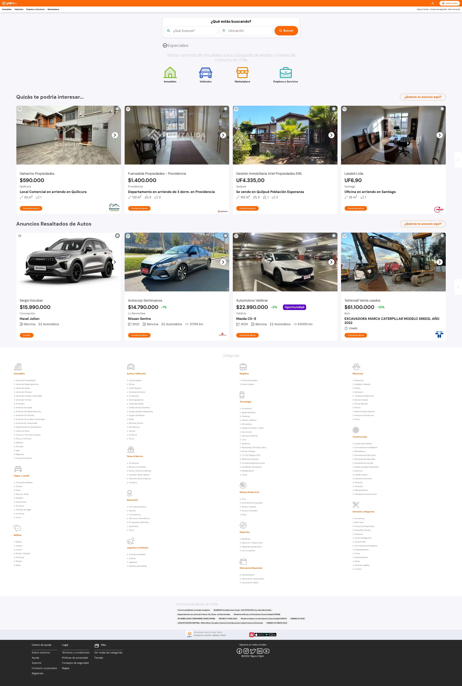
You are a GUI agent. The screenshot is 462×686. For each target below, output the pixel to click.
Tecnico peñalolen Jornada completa (194, 610)
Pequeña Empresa (363, 530)
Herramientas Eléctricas (365, 455)
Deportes (245, 532)
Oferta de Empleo (249, 380)
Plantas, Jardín (22, 494)
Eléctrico (359, 470)
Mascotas (358, 373)
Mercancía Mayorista (251, 568)
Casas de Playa (22, 431)
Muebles (19, 498)
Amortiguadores (136, 400)
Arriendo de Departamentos (28, 411)
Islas (18, 450)
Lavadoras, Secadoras (251, 467)
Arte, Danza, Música (137, 507)
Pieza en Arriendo (23, 438)
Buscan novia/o (361, 400)
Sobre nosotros (41, 652)
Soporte (36, 663)
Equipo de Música (136, 415)
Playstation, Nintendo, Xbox (254, 447)
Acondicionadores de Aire (253, 463)
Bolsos (19, 541)
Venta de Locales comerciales (29, 396)
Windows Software (250, 459)
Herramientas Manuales (365, 459)
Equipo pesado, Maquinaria (141, 411)
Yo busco (133, 482)
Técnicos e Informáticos (139, 518)
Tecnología (245, 401)
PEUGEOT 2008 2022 (228, 619)
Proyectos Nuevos (24, 458)
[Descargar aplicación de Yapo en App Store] (259, 634)
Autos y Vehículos (136, 373)
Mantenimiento (361, 490)
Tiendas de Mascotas (364, 396)
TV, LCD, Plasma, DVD (251, 455)
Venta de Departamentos (27, 384)
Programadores (361, 549)
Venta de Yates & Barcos (140, 478)
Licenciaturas (135, 514)
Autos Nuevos (135, 388)
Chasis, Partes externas (139, 407)
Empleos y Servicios (35, 9)
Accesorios (134, 396)
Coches (132, 558)
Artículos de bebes (137, 554)
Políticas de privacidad (75, 657)
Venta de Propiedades (26, 380)
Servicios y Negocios (363, 511)
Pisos (18, 490)
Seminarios (133, 526)
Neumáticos (134, 427)
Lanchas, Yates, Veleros (139, 474)
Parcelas (19, 446)
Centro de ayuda (454, 9)
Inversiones (360, 518)
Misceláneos (360, 451)
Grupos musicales (249, 510)
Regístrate (37, 673)
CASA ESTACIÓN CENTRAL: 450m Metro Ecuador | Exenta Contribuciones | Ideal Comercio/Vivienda (220, 623)
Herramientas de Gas (364, 463)
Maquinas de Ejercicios (252, 546)
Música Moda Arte (249, 492)
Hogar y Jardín (21, 475)
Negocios (20, 454)
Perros (357, 407)
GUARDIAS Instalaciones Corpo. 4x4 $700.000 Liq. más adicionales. (243, 610)
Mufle (131, 419)
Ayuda (35, 657)
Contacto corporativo (44, 668)
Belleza (17, 535)
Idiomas (132, 510)
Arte (244, 499)
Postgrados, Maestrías (139, 522)
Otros (18, 517)
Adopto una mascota (364, 415)
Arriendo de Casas (24, 407)
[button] (115, 135)
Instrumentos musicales (252, 503)
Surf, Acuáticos (248, 550)
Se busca (20, 506)
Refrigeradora (248, 470)
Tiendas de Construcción (366, 494)
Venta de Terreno (23, 400)
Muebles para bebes (138, 566)
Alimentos (359, 380)
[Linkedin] (259, 651)
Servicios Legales (362, 565)
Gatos (357, 388)
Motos (132, 384)
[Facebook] (239, 651)
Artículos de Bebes (24, 482)
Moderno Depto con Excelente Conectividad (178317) (264, 619)
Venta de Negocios (363, 538)
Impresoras (247, 432)
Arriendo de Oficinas (25, 415)
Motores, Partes (136, 423)
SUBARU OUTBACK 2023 (276, 623)
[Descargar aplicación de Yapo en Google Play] (270, 634)
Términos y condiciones (75, 652)
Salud (357, 561)
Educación (132, 500)
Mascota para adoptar (365, 411)
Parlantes (246, 443)
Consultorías (360, 541)
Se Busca (133, 435)
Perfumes (20, 557)
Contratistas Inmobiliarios (366, 447)
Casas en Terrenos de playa (28, 435)
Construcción (360, 436)
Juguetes (133, 562)
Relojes (19, 561)
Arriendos (20, 403)
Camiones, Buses (136, 403)
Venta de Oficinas (24, 392)
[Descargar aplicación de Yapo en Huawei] (251, 634)
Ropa (18, 565)
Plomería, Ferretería (363, 478)
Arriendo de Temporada (26, 423)
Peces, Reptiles (361, 403)
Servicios (359, 482)
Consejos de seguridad (438, 9)
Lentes (19, 549)
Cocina (19, 486)
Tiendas (98, 657)
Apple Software (249, 412)
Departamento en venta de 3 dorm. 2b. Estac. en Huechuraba (204, 614)
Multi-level (359, 522)
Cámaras (246, 416)
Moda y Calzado (23, 553)
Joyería (19, 545)
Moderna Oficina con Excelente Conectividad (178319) (257, 614)
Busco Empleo (248, 384)
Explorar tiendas (423, 9)
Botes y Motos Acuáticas (140, 470)
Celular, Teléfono (249, 420)
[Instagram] (246, 651)
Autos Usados (135, 380)
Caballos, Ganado (362, 384)
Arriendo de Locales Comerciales (30, 419)
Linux (244, 439)
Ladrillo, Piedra (361, 474)
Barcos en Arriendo (137, 467)
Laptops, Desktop (250, 436)
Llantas (132, 431)
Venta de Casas (23, 388)
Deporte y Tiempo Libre (252, 542)
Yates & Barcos (135, 456)
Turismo (358, 569)
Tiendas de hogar (23, 509)
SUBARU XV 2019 (298, 619)
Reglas (65, 668)
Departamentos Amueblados (29, 427)
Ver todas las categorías (108, 652)
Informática (247, 424)
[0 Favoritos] (20, 109)
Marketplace (53, 9)
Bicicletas (246, 539)
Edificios (19, 442)
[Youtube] (266, 651)
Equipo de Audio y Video (253, 428)
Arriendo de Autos (137, 392)
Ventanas (20, 513)
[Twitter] (253, 651)
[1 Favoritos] (344, 109)
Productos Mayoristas (364, 526)
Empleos (244, 373)
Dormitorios (21, 502)
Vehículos (19, 9)
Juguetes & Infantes (137, 547)
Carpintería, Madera (363, 443)
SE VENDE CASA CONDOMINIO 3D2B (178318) (196, 619)
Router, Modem (248, 451)
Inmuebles (7, 9)
